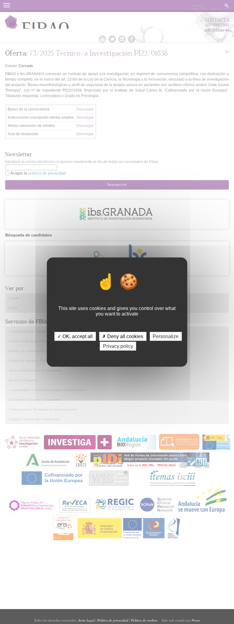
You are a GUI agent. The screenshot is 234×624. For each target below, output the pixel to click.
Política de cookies (144, 620)
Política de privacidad (112, 620)
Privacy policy (118, 346)
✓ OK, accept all (75, 336)
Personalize (166, 336)
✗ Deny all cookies (122, 336)
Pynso (196, 620)
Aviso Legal (86, 620)
